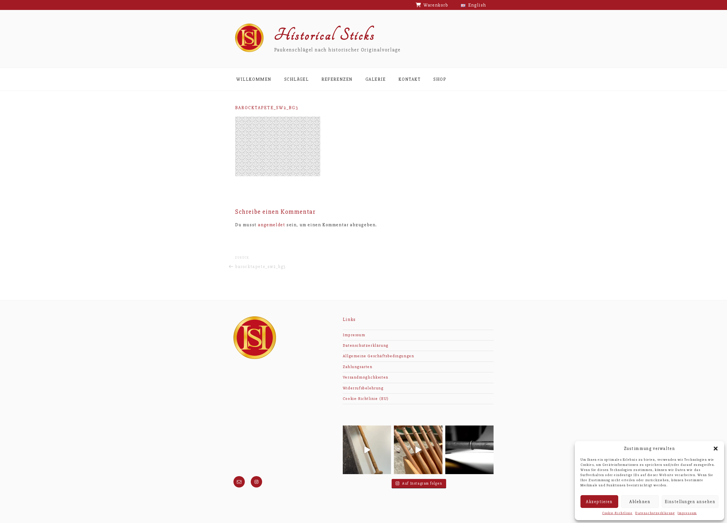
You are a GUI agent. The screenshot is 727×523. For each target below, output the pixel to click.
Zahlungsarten (358, 366)
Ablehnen (639, 501)
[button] (715, 448)
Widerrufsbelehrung (363, 388)
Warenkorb (435, 5)
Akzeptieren (599, 501)
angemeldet (271, 225)
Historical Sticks (324, 35)
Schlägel (296, 79)
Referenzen (337, 79)
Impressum (687, 513)
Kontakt (409, 79)
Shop (439, 79)
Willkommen (253, 79)
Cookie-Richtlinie (617, 513)
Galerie (375, 79)
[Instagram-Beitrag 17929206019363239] (469, 450)
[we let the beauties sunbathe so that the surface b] (418, 450)
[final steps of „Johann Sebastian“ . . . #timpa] (367, 450)
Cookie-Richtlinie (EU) (366, 398)
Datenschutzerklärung (655, 513)
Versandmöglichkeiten (365, 377)
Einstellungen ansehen (690, 501)
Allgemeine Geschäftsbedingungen (378, 356)
